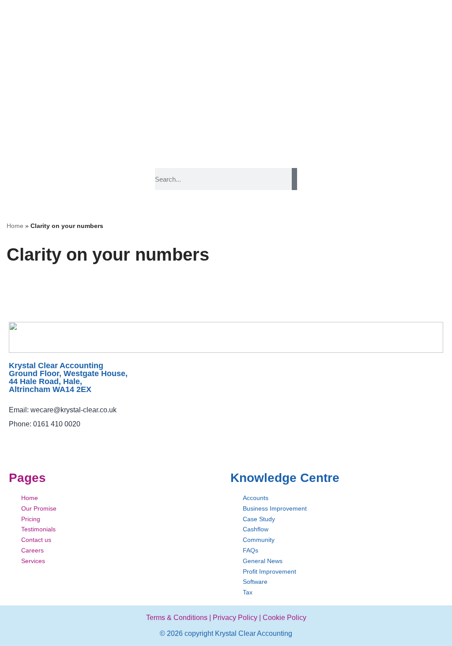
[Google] (73, 442)
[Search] (294, 179)
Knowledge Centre (284, 478)
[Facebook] (14, 442)
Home (15, 225)
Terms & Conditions (176, 617)
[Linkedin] (54, 442)
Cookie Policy (284, 617)
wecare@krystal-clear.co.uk (73, 410)
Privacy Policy (235, 617)
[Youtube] (34, 442)
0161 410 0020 (56, 424)
